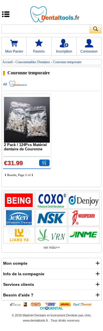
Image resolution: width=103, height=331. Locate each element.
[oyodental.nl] (51, 308)
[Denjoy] (84, 200)
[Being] (19, 200)
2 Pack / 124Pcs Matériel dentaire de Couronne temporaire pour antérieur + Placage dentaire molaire (26, 147)
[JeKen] (19, 217)
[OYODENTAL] (83, 304)
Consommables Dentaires (32, 62)
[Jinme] (84, 235)
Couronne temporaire (67, 62)
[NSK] (51, 217)
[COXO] (51, 200)
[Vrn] (51, 235)
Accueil (7, 62)
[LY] (19, 235)
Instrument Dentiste (64, 315)
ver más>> (51, 248)
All (5, 84)
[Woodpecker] (84, 217)
